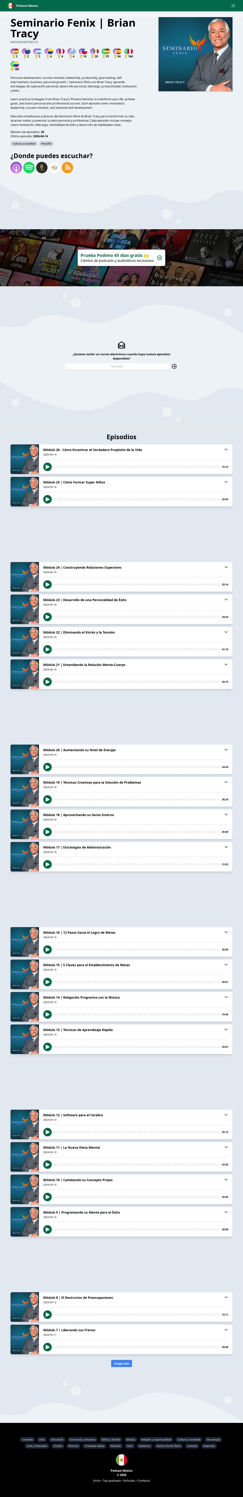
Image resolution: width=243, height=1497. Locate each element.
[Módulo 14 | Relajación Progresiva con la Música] (24, 1007)
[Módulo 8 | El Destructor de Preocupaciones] (24, 1307)
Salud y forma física (169, 1446)
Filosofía (46, 143)
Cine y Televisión (37, 1446)
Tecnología (213, 1439)
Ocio (130, 1446)
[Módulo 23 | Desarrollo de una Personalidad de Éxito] (24, 609)
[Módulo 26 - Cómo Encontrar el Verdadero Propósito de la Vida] (24, 459)
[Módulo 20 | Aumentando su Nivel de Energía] (24, 759)
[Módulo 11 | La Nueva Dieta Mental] (24, 1157)
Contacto (144, 1481)
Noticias (116, 1446)
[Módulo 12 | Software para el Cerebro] (24, 1124)
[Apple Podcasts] (16, 167)
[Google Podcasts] (54, 167)
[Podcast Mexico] (121, 1460)
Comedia (27, 1439)
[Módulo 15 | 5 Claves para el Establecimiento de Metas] (24, 974)
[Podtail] (41, 167)
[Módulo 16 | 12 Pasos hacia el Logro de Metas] (24, 942)
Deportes (209, 1446)
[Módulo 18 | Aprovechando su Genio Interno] (24, 824)
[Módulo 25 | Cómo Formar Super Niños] (24, 491)
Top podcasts (112, 1481)
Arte (41, 1439)
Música (130, 1439)
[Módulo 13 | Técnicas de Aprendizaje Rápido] (24, 1039)
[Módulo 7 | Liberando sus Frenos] (24, 1339)
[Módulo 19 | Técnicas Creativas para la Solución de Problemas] (24, 792)
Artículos (129, 1481)
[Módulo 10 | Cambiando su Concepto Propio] (24, 1189)
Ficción (58, 1446)
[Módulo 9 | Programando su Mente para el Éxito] (24, 1222)
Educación (57, 1439)
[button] (233, 6)
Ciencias (192, 1446)
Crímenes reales (94, 1446)
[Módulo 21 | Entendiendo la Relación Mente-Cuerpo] (24, 674)
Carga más (121, 1363)
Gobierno (144, 1446)
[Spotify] (29, 167)
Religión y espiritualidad (156, 1439)
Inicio (96, 1481)
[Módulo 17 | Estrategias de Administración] (24, 856)
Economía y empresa (82, 1439)
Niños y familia (111, 1439)
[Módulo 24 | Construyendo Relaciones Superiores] (24, 577)
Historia (73, 1446)
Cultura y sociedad (24, 143)
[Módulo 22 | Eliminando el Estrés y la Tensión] (24, 642)
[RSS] (67, 167)
